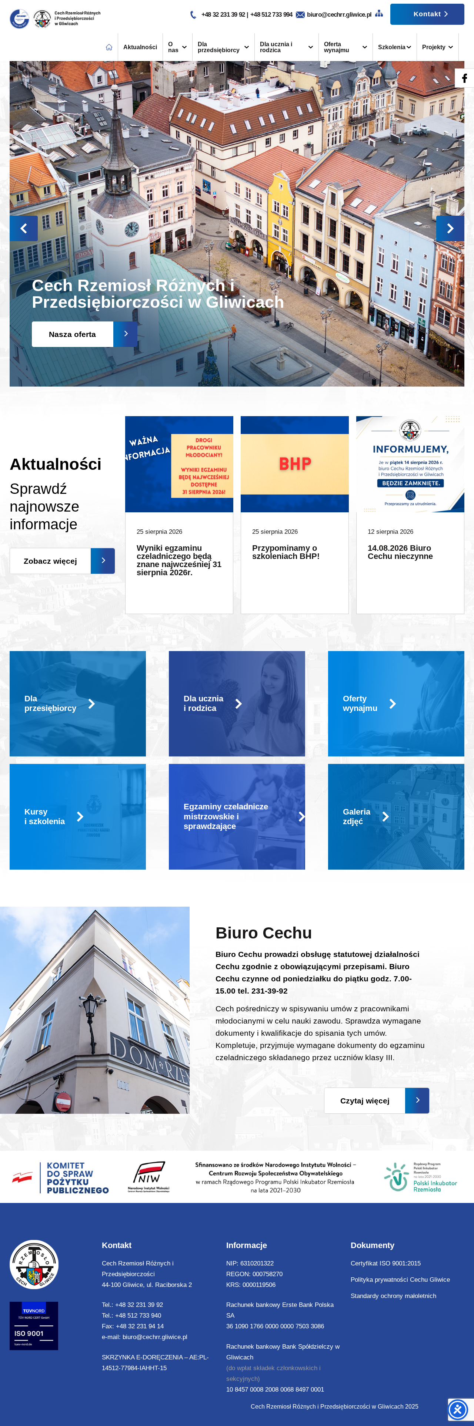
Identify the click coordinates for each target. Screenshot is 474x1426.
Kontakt (427, 14)
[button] (450, 228)
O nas (173, 47)
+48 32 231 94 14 (140, 1326)
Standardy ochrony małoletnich (393, 1295)
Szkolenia (391, 47)
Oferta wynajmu (336, 47)
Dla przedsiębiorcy (219, 47)
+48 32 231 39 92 (224, 14)
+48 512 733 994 (271, 14)
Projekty (433, 47)
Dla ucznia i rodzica (276, 47)
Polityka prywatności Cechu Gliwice (400, 1279)
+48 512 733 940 (138, 1315)
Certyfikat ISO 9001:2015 (386, 1263)
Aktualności (140, 47)
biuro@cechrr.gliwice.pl (339, 14)
